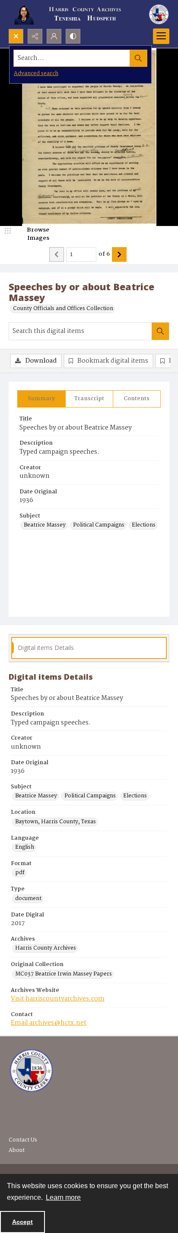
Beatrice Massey (45, 525)
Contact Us (23, 1140)
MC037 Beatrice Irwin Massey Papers (63, 974)
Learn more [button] (63, 1197)
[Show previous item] (56, 254)
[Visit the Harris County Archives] (31, 1070)
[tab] (41, 399)
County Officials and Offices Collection (63, 308)
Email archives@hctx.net (48, 1023)
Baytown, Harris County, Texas (55, 822)
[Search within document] (160, 331)
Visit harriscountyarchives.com (58, 999)
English (24, 847)
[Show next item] (119, 254)
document (28, 898)
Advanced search (36, 73)
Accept (22, 1221)
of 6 (104, 254)
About (17, 1150)
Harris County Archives (45, 948)
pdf (20, 873)
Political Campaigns (98, 525)
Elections (144, 525)
